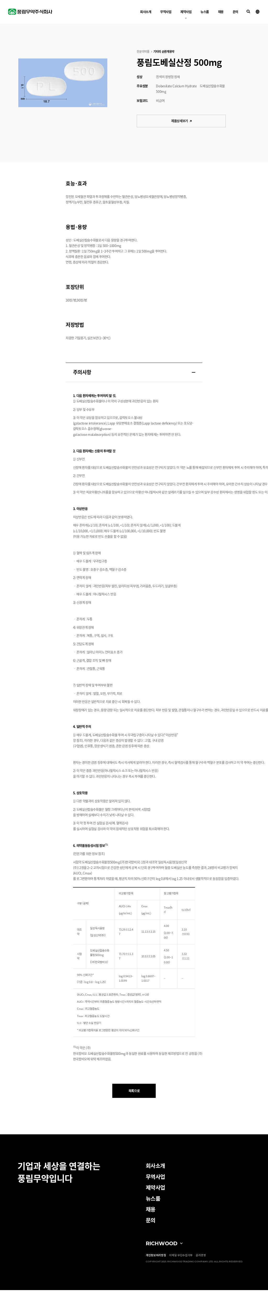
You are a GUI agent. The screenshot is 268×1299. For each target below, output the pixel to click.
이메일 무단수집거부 (181, 1255)
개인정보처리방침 (156, 1255)
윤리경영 (201, 1255)
